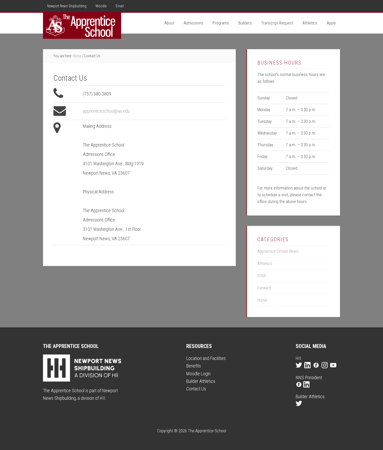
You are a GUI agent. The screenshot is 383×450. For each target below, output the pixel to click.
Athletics (264, 263)
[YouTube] (334, 369)
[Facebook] (316, 369)
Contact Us (196, 388)
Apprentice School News (277, 251)
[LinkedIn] (308, 369)
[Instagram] (325, 369)
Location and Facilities (206, 358)
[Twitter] (299, 369)
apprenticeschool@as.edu (106, 111)
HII (102, 398)
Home (262, 300)
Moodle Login (198, 373)
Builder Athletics (200, 381)
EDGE (261, 275)
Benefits (193, 366)
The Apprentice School (82, 26)
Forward (264, 288)
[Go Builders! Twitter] (299, 408)
